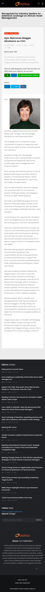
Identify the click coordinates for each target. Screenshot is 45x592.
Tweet (16, 87)
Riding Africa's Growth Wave (12, 369)
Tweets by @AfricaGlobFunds (12, 512)
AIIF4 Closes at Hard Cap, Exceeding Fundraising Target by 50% (20, 478)
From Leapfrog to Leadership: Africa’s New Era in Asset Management (22, 378)
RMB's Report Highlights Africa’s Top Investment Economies (20, 488)
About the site (22, 580)
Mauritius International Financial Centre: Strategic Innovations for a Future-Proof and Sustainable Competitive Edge (21, 447)
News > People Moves (11, 33)
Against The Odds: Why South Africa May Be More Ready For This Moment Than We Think (20, 388)
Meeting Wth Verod (9, 427)
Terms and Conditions (22, 583)
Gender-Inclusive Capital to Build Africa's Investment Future (22, 436)
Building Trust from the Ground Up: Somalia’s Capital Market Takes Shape (22, 398)
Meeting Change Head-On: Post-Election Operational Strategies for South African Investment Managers (22, 458)
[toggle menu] (3, 3)
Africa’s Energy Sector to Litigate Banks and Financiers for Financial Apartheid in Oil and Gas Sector (22, 468)
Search (38, 520)
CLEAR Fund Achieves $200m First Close (17, 497)
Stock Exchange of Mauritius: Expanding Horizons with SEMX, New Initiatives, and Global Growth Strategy (22, 418)
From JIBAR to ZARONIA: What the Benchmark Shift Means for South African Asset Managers (21, 408)
